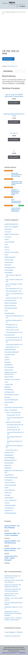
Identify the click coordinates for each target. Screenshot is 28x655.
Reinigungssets (9, 463)
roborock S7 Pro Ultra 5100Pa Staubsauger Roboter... (16, 183)
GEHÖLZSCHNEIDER (10, 303)
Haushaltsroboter (9, 335)
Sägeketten (7, 468)
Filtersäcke (7, 265)
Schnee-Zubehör (9, 482)
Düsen (6, 254)
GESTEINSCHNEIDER (10, 308)
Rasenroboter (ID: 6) (12, 450)
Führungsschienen (9, 267)
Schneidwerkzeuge (10, 485)
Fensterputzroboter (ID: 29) (15, 424)
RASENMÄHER (8, 455)
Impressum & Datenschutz (12, 636)
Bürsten (6, 247)
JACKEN (6, 360)
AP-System (7, 232)
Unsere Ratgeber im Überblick (13, 632)
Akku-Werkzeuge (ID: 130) (13, 291)
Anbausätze (8, 229)
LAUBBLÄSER (8, 384)
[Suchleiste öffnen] (17, 6)
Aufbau (6, 239)
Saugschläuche (9, 475)
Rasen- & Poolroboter (10, 410)
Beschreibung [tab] (8, 71)
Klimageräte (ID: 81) (11, 324)
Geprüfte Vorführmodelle (13, 422)
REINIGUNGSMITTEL (12, 12)
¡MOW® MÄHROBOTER (11, 224)
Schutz (6, 487)
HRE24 (12, 2)
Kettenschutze (8, 370)
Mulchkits (7, 397)
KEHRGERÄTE (8, 365)
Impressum (13, 652)
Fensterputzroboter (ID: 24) (14, 337)
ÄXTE (6, 244)
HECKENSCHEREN (10, 349)
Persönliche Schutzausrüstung (13, 407)
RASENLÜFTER (9, 452)
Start (3, 12)
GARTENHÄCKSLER (10, 300)
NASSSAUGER (8, 402)
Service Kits (8, 492)
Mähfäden (7, 387)
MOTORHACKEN (9, 392)
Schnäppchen (8, 480)
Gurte (6, 310)
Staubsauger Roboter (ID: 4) (14, 344)
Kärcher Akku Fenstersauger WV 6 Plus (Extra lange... (16, 175)
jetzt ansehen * (8, 59)
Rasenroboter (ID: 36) (13, 430)
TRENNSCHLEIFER (10, 505)
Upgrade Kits (8, 510)
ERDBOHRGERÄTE (9, 257)
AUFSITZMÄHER (9, 242)
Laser (6, 382)
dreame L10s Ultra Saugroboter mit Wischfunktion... (15, 209)
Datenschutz (6, 652)
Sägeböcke (7, 465)
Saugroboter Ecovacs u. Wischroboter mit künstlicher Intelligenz (13, 613)
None (6, 405)
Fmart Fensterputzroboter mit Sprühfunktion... (16, 201)
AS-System (7, 237)
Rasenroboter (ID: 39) (13, 415)
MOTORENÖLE (8, 389)
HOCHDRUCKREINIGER (11, 352)
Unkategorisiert (9, 508)
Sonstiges (7, 495)
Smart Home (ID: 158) (12, 330)
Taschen (7, 503)
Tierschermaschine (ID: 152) (14, 332)
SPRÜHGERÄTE (9, 498)
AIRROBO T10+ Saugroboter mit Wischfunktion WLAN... (15, 192)
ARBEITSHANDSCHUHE (11, 234)
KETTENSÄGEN (9, 367)
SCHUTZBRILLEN (9, 490)
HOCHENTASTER (9, 354)
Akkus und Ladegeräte (11, 226)
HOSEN (6, 357)
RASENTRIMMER (9, 457)
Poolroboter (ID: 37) (13, 427)
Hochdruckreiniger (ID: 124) (14, 298)
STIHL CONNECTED (10, 500)
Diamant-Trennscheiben (11, 252)
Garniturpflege (8, 270)
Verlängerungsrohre (10, 513)
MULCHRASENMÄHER (11, 400)
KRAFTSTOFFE (8, 377)
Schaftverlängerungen (11, 477)
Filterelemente (8, 262)
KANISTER (7, 362)
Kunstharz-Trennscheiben (12, 379)
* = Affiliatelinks (21, 652)
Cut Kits (6, 249)
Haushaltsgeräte (9, 313)
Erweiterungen (8, 260)
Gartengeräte (8, 272)
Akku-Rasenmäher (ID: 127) (14, 288)
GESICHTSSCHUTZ (10, 305)
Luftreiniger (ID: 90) (11, 327)
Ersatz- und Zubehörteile (13, 412)
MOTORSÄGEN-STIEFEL (11, 394)
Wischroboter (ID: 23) (12, 347)
